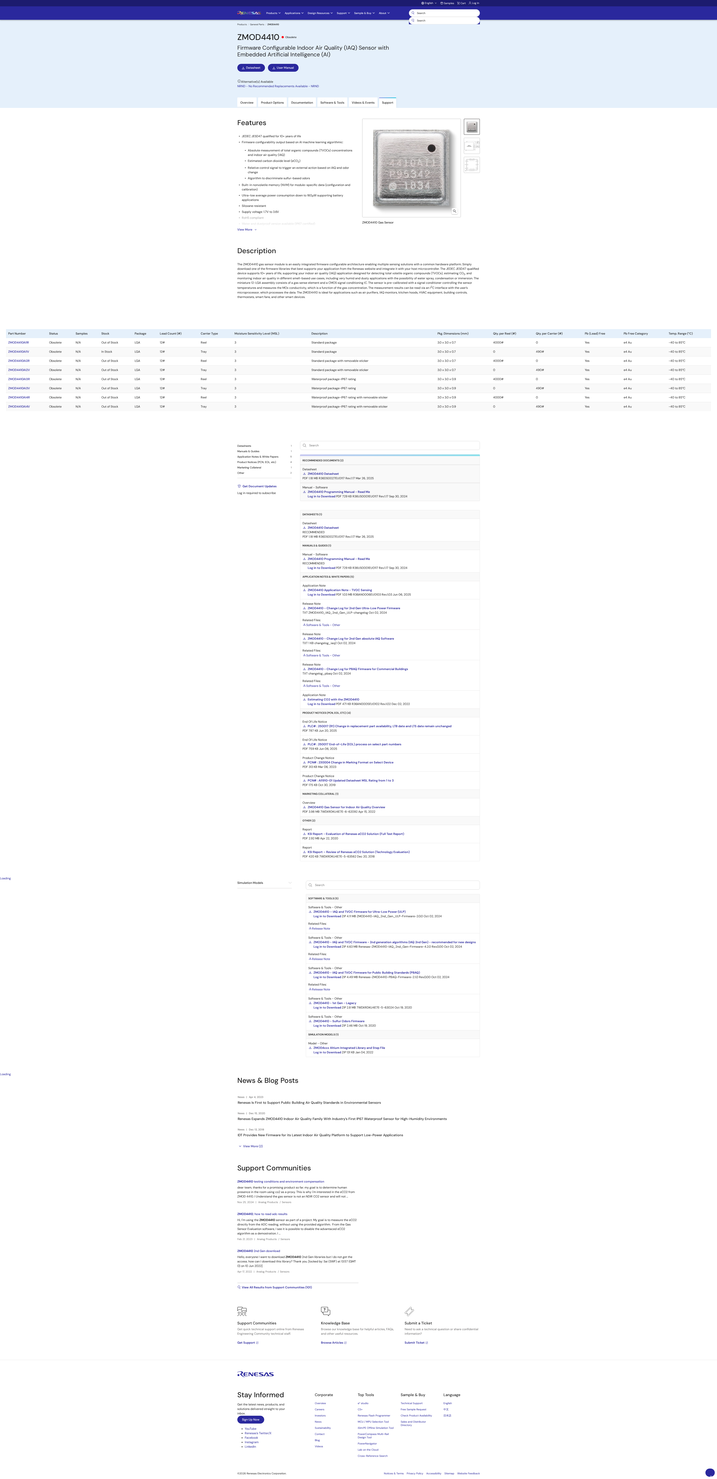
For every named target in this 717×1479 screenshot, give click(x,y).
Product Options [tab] (272, 103)
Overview (320, 1403)
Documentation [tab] (302, 103)
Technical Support (412, 1403)
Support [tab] (387, 103)
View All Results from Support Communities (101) (277, 1287)
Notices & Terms (394, 1473)
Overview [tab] (247, 103)
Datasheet (253, 68)
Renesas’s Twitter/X (258, 1433)
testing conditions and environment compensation (280, 1181)
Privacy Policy (415, 1473)
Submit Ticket (415, 1343)
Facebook (251, 1438)
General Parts (257, 24)
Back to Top (712, 1476)
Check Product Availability (416, 1415)
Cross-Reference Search (373, 1456)
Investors (320, 1415)
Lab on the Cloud (368, 1449)
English (447, 1403)
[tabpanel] (358, 1262)
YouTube (250, 1429)
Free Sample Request (413, 1409)
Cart (463, 3)
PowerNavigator (367, 1443)
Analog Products (268, 1202)
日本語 (447, 1415)
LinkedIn (250, 1447)
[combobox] (444, 20)
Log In (475, 2)
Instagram (252, 1442)
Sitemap (449, 1473)
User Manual (285, 68)
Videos (319, 1446)
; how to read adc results (262, 1214)
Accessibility (433, 1473)
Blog (317, 1440)
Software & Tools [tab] (332, 103)
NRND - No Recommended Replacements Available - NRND (278, 86)
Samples (449, 3)
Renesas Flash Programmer (374, 1415)
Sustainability (323, 1428)
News (318, 1421)
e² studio (363, 1403)
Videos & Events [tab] (363, 103)
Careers (319, 1409)
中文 (446, 1409)
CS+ (360, 1409)
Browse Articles (332, 1343)
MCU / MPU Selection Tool (373, 1421)
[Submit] (413, 20)
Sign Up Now (251, 1419)
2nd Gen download (258, 1251)
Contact (320, 1434)
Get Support (246, 1343)
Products (242, 24)
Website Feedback (468, 1473)
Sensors (286, 1202)
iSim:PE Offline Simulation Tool (376, 1428)
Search (444, 13)
